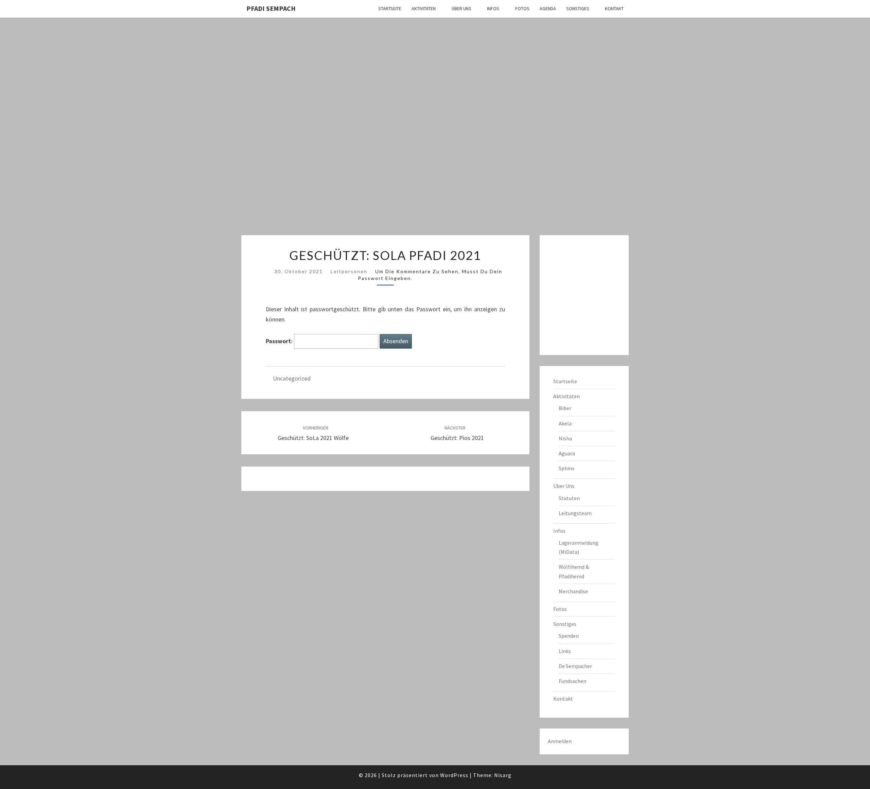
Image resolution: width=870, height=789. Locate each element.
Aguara (567, 453)
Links (565, 651)
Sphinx (566, 468)
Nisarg (502, 775)
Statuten (569, 498)
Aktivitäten (424, 8)
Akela (565, 423)
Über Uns (461, 8)
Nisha (565, 438)
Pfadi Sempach (271, 8)
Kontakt (614, 8)
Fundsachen (572, 681)
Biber (565, 408)
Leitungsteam (575, 513)
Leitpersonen (349, 271)
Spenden (569, 635)
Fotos (522, 8)
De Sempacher (575, 666)
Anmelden (560, 741)
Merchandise (573, 591)
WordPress (454, 775)
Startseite (389, 8)
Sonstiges (577, 8)
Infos (493, 8)
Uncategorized (292, 378)
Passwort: (280, 341)
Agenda (548, 8)
